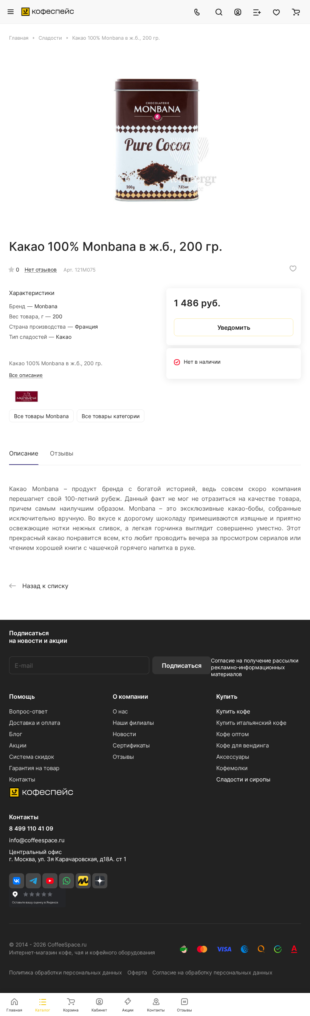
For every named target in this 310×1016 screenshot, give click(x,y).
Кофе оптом (232, 734)
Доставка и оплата (34, 722)
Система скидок (31, 756)
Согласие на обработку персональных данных (212, 972)
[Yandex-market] (83, 880)
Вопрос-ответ (28, 711)
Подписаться (182, 665)
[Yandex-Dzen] (99, 880)
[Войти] (237, 11)
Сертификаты (131, 745)
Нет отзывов (41, 269)
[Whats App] (66, 880)
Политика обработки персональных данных (65, 972)
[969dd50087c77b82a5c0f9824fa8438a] (155, 140)
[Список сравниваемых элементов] (257, 11)
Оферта (137, 972)
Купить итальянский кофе (251, 722)
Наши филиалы (133, 722)
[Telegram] (33, 880)
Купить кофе (233, 711)
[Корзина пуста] (296, 11)
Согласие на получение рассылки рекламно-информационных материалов (254, 667)
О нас (120, 711)
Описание (23, 453)
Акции (17, 745)
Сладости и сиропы (243, 779)
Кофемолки (232, 768)
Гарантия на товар (34, 768)
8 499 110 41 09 (31, 828)
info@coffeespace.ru (37, 840)
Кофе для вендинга (242, 745)
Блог (15, 734)
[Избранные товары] (276, 11)
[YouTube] (49, 880)
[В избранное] (293, 268)
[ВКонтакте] (16, 880)
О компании (130, 696)
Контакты (22, 779)
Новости (124, 734)
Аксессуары (232, 756)
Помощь (22, 696)
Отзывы (61, 453)
